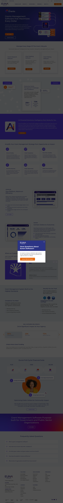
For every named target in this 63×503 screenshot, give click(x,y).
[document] (31, 251)
